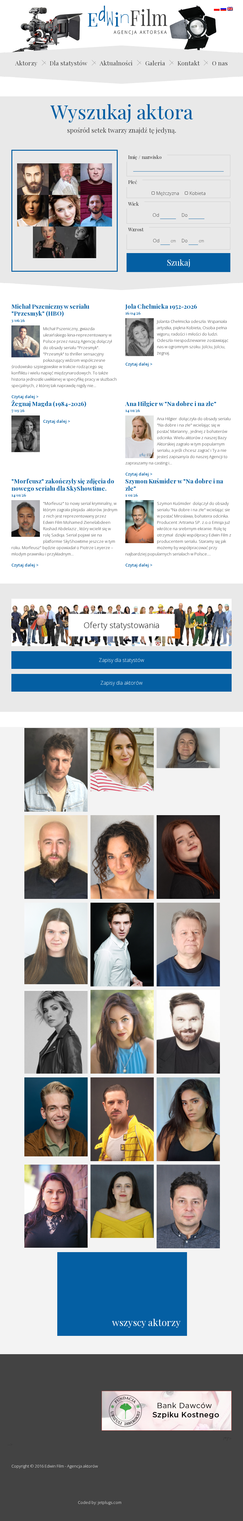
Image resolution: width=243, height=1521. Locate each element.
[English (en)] (230, 8)
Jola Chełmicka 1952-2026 (161, 306)
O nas (220, 63)
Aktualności (116, 63)
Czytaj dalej (23, 396)
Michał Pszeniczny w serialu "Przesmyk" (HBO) (50, 310)
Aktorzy (26, 63)
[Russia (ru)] (223, 8)
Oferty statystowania (121, 625)
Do (185, 215)
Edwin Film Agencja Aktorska (127, 20)
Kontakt (189, 63)
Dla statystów (68, 63)
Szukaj (178, 262)
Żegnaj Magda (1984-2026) (48, 403)
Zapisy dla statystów (121, 660)
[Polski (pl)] (217, 8)
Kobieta (198, 193)
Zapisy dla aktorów (121, 682)
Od (156, 215)
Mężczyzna (167, 193)
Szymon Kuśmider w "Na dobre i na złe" (174, 484)
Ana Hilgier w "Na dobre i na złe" (170, 403)
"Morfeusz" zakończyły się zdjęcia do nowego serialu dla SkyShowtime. (62, 484)
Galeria (155, 63)
